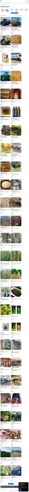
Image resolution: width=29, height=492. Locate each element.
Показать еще (11, 483)
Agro (2, 33)
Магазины (2, 486)
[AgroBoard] (1, 1)
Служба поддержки (12, 486)
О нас (8, 486)
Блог (5, 486)
